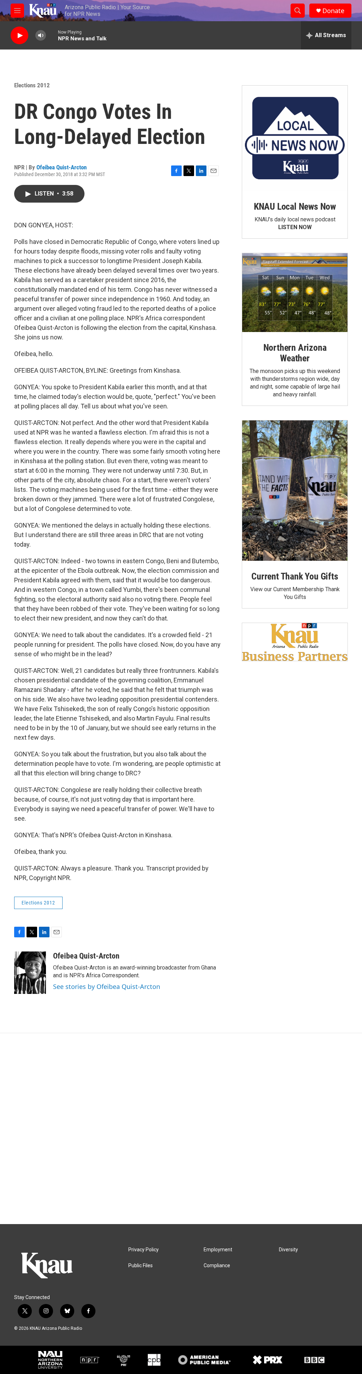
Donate (333, 10)
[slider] (52, 35)
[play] (19, 35)
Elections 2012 (32, 85)
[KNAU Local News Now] (295, 138)
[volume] (41, 35)
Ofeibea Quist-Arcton (61, 167)
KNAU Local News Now (295, 206)
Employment (218, 1249)
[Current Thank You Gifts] (295, 490)
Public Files (140, 1265)
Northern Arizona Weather (295, 352)
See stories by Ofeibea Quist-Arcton (106, 986)
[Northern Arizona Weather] (295, 292)
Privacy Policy (143, 1249)
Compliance (217, 1265)
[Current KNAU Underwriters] (295, 642)
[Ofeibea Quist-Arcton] (30, 972)
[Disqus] (181, 1128)
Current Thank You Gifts (294, 576)
